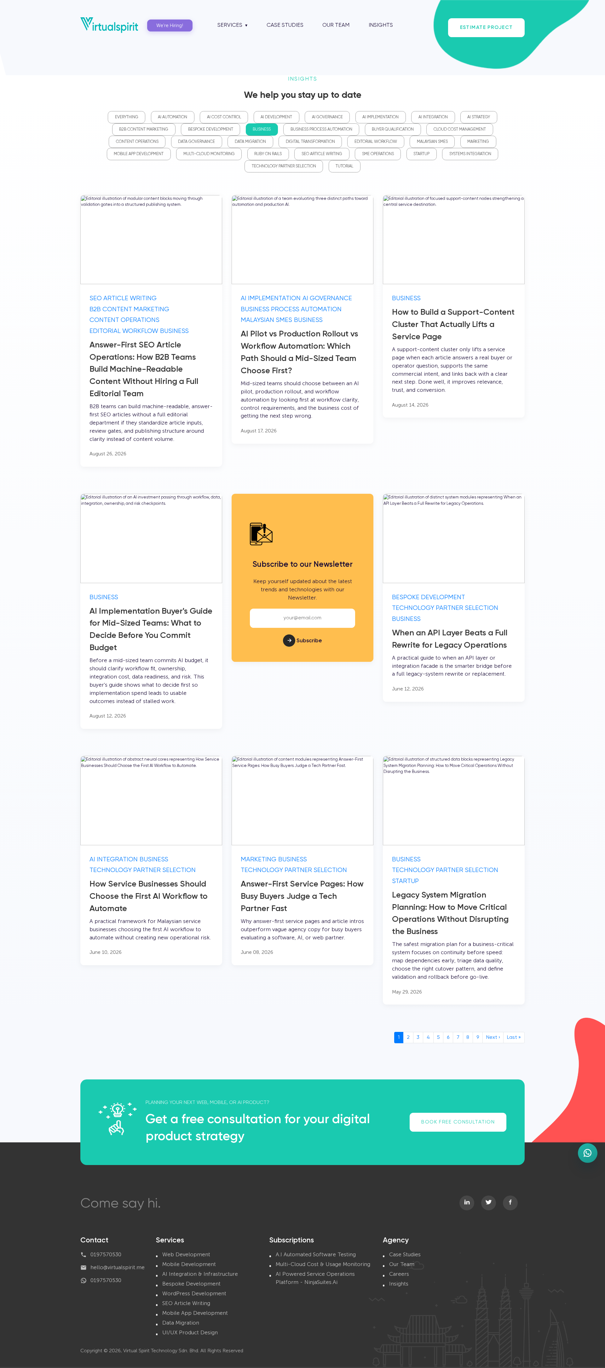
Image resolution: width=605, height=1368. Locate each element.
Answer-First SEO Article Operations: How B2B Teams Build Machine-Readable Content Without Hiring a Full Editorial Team (143, 369)
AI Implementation (380, 117)
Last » (514, 1037)
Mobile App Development (139, 154)
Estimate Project (486, 27)
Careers (399, 1274)
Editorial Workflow (375, 142)
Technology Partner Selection (284, 166)
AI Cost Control (224, 117)
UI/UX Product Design (190, 1332)
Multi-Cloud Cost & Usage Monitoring (323, 1264)
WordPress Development (194, 1293)
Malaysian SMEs (432, 142)
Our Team (335, 25)
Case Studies (285, 25)
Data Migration (250, 142)
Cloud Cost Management (460, 129)
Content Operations (137, 142)
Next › (493, 1037)
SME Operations (378, 154)
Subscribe (304, 641)
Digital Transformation (310, 142)
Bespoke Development (210, 129)
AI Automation (172, 117)
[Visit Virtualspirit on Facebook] (510, 1203)
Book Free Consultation (458, 1122)
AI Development (276, 117)
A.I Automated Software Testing (316, 1254)
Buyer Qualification (393, 129)
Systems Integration (470, 154)
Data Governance (196, 142)
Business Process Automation (321, 129)
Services (229, 25)
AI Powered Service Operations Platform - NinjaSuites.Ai (315, 1278)
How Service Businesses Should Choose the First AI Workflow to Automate (148, 896)
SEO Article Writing (322, 154)
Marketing (478, 142)
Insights (381, 25)
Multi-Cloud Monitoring (209, 154)
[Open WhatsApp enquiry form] (587, 1153)
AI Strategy (478, 117)
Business (262, 129)
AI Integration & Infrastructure (200, 1274)
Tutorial (344, 166)
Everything (126, 117)
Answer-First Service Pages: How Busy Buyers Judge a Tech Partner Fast (302, 896)
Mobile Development (189, 1264)
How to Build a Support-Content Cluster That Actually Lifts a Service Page (453, 324)
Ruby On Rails (268, 154)
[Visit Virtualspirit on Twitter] (488, 1203)
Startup (421, 154)
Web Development (186, 1254)
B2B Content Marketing (143, 129)
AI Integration (433, 117)
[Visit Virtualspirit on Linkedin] (467, 1203)
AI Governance (327, 117)
